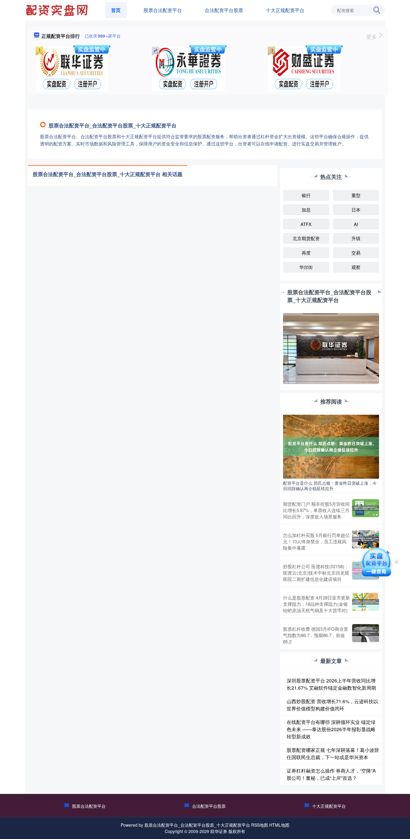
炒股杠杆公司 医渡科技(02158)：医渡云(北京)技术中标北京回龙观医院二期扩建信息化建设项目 (316, 572)
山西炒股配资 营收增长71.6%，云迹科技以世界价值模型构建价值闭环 (332, 705)
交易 (355, 252)
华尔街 (306, 267)
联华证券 (218, 831)
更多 (372, 36)
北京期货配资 (306, 238)
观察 (355, 267)
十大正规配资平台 (285, 10)
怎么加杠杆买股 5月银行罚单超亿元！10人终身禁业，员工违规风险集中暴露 (316, 541)
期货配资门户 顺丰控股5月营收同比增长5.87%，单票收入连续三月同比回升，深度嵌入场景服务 (316, 510)
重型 (355, 195)
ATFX (306, 224)
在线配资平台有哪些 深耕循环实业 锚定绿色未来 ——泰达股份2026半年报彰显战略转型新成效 (331, 729)
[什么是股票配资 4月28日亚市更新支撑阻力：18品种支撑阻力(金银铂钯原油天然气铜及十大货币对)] (365, 604)
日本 (355, 209)
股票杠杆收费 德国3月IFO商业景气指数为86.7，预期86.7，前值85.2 (315, 635)
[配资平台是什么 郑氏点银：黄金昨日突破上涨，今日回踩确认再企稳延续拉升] (331, 446)
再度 (306, 252)
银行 (306, 195)
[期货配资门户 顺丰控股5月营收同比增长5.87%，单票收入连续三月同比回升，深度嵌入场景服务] (365, 510)
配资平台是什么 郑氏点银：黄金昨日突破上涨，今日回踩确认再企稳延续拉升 (330, 485)
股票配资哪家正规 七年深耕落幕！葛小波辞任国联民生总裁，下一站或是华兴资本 (333, 753)
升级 (355, 238)
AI (356, 224)
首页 (116, 10)
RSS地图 (259, 825)
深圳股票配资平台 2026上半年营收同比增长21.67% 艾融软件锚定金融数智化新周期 (331, 684)
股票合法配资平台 (162, 10)
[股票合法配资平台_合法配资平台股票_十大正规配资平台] (57, 10)
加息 (306, 209)
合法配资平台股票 (224, 10)
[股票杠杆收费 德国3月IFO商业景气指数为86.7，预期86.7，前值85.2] (365, 635)
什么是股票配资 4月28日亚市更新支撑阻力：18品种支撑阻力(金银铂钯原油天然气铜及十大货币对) (316, 603)
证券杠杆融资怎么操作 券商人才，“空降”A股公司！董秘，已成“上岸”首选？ (331, 774)
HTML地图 (279, 825)
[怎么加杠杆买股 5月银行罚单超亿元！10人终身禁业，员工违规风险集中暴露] (365, 541)
